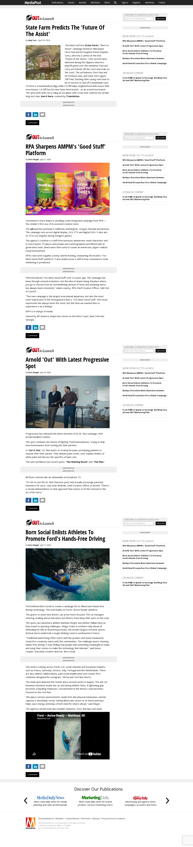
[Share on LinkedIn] (35, 114)
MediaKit (59, 818)
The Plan (98, 461)
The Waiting (73, 461)
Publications (57, 2)
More (107, 2)
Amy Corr (32, 40)
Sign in (125, 2)
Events (71, 2)
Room (84, 461)
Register (137, 2)
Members (95, 2)
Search (115, 2)
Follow (162, 2)
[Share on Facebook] (28, 114)
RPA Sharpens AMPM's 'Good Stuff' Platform (144, 41)
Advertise (149, 2)
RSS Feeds (86, 818)
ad (31, 228)
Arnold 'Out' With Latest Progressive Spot (143, 46)
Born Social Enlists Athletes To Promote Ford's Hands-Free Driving (142, 52)
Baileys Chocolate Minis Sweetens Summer (143, 58)
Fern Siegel (33, 159)
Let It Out (34, 450)
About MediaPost (45, 818)
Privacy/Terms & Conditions (113, 818)
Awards (82, 2)
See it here (47, 96)
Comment (32, 122)
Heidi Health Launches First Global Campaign (145, 63)
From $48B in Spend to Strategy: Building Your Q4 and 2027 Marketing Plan (145, 79)
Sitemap (95, 818)
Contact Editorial (72, 818)
